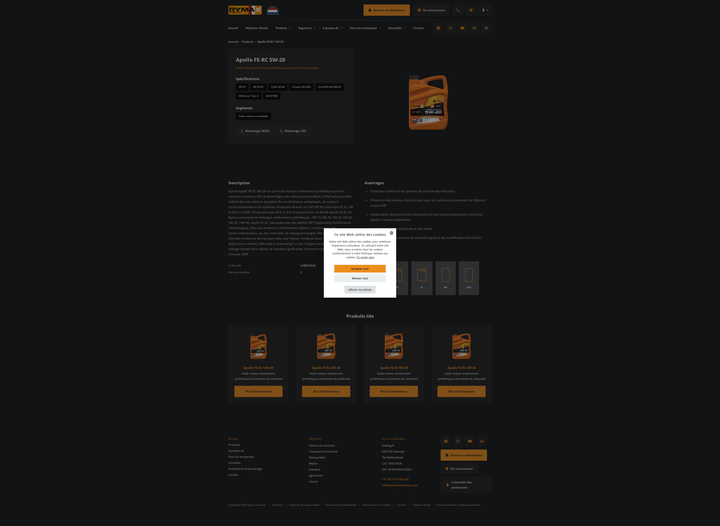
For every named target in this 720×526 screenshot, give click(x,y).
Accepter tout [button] (360, 268)
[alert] (360, 263)
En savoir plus (365, 257)
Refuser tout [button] (360, 278)
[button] (360, 290)
